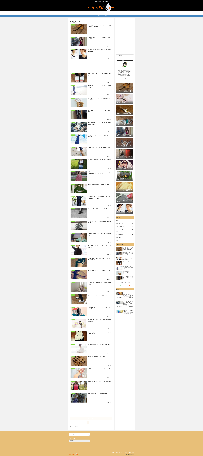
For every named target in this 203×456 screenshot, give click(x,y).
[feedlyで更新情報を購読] (124, 78)
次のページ (91, 418)
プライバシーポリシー (124, 452)
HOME (113, 452)
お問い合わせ (131, 452)
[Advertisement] (91, 65)
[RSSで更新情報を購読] (125, 78)
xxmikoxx (124, 68)
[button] (132, 55)
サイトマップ (117, 452)
